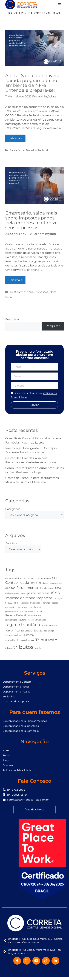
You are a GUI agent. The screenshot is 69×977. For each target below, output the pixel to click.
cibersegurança (43, 578)
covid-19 (35, 582)
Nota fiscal (17, 150)
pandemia (22, 607)
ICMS (55, 593)
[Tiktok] (46, 961)
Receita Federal (37, 150)
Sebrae (37, 630)
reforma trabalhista (37, 620)
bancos (31, 578)
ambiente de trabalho (15, 578)
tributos (23, 647)
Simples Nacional (13, 635)
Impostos (41, 292)
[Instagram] (27, 961)
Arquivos (11, 543)
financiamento (46, 588)
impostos (44, 598)
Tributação (46, 639)
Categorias (12, 509)
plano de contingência (16, 611)
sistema (29, 635)
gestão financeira (38, 593)
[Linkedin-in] (55, 961)
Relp (9, 630)
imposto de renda (20, 598)
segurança (49, 631)
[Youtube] (36, 961)
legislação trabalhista (30, 603)
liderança (45, 603)
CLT (54, 577)
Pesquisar (12, 319)
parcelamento (35, 607)
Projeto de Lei (35, 611)
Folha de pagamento (15, 593)
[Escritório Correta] (21, 4)
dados (45, 583)
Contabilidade (17, 582)
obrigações (10, 607)
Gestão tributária (22, 292)
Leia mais (15, 138)
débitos (10, 588)
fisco (58, 588)
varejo (38, 648)
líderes (55, 603)
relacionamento (49, 625)
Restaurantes (23, 630)
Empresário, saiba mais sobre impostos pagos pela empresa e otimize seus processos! (31, 220)
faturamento (27, 587)
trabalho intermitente (19, 640)
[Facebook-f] (17, 961)
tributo (8, 648)
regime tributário (22, 624)
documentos (56, 583)
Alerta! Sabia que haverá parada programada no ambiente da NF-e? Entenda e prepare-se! (32, 83)
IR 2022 (8, 603)
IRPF (16, 603)
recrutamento (34, 615)
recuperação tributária (15, 620)
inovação (58, 598)
